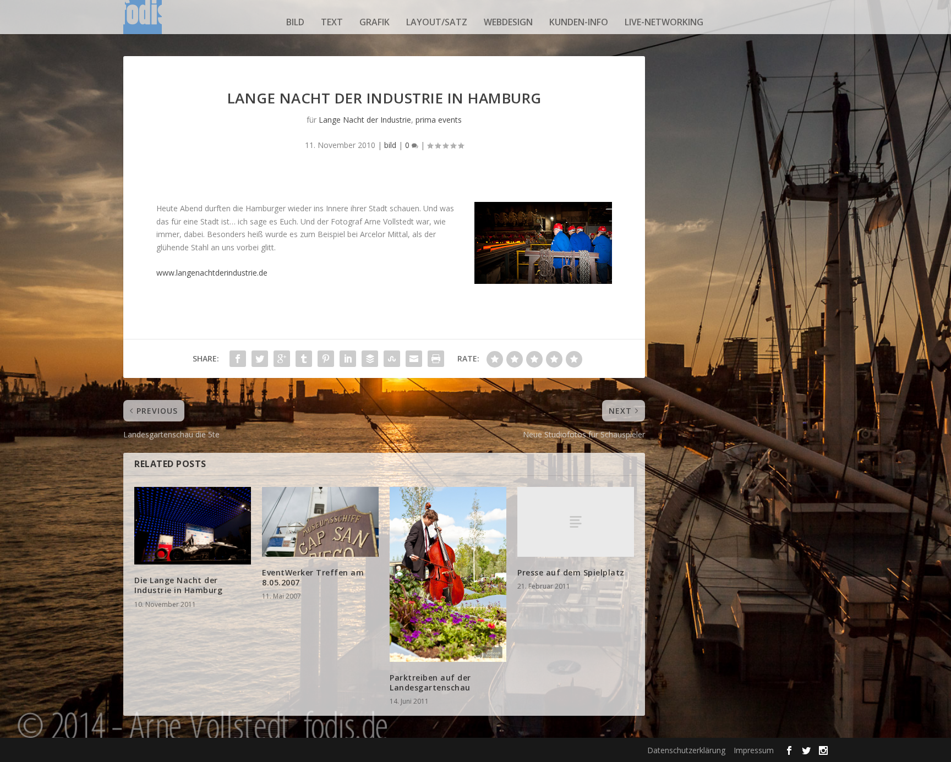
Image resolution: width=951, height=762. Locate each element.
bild (295, 22)
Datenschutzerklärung (686, 750)
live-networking (664, 22)
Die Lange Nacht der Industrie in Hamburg (178, 585)
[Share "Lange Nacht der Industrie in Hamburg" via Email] (414, 359)
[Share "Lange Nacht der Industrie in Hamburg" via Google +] (282, 359)
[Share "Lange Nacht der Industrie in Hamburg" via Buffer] (370, 359)
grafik (374, 22)
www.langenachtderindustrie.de (211, 272)
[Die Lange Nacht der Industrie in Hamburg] (192, 525)
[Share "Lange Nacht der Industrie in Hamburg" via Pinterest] (326, 359)
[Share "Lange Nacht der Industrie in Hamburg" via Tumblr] (304, 359)
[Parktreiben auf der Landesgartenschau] (448, 574)
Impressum (754, 750)
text (332, 22)
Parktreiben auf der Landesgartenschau (430, 682)
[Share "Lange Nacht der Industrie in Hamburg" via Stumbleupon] (392, 359)
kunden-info (578, 22)
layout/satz (436, 22)
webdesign (508, 22)
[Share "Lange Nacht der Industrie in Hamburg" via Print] (436, 359)
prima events (439, 119)
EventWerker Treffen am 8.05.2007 (313, 577)
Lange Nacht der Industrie (365, 119)
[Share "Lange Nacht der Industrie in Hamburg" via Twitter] (260, 359)
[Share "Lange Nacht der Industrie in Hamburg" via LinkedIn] (348, 359)
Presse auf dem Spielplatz (571, 572)
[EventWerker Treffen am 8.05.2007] (320, 522)
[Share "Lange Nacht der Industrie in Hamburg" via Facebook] (238, 359)
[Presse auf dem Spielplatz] (575, 522)
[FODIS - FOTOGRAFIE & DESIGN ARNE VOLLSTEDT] (142, 22)
